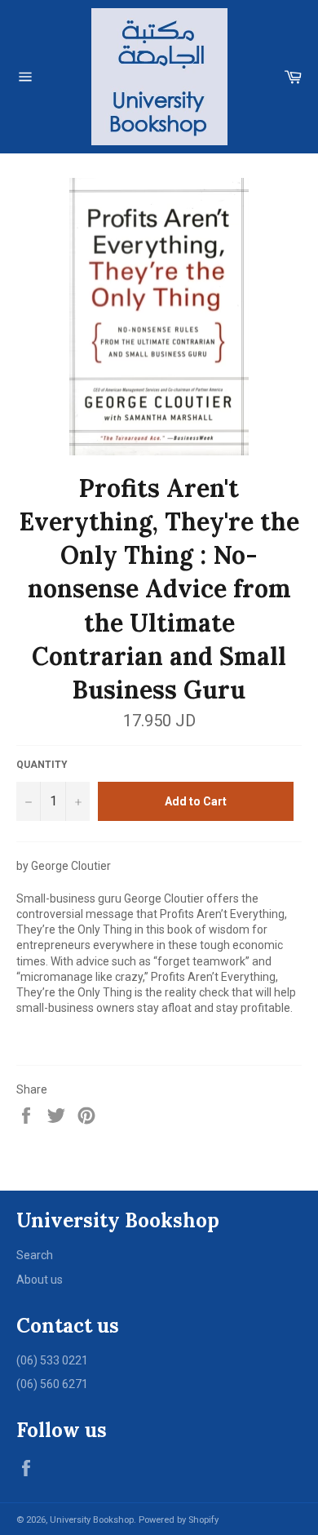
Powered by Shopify (179, 1520)
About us (39, 1279)
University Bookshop (92, 1520)
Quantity (42, 764)
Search (34, 1255)
